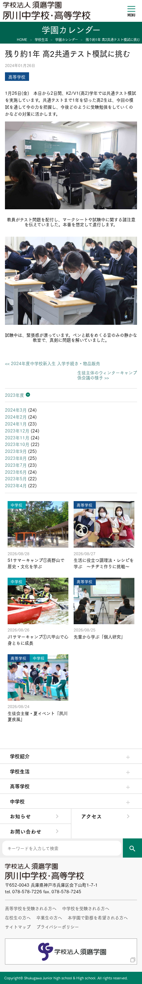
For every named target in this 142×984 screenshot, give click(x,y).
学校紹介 (20, 756)
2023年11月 (17, 437)
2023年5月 (16, 478)
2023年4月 (16, 485)
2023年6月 (16, 471)
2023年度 (14, 394)
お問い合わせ (26, 831)
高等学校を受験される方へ (30, 908)
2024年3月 (16, 409)
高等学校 (20, 786)
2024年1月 (16, 423)
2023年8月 (16, 458)
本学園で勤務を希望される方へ (98, 917)
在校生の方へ (18, 917)
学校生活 (20, 771)
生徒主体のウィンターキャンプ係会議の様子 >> (107, 375)
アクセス (91, 816)
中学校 (17, 801)
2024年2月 (16, 416)
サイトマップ (18, 926)
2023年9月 (16, 451)
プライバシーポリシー (57, 926)
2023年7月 (16, 464)
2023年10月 (17, 444)
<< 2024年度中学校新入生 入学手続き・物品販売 (52, 363)
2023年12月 (17, 430)
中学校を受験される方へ (85, 908)
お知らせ (20, 816)
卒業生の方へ (49, 917)
